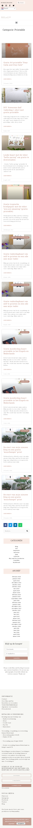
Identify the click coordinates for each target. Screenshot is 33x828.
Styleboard (16, 562)
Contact (4, 699)
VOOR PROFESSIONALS (9, 705)
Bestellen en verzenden (9, 703)
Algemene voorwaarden (9, 707)
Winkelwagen (6, 2)
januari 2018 (16, 604)
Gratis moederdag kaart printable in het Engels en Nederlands (16, 351)
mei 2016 (16, 632)
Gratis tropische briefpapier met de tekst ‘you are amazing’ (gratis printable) (16, 208)
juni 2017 (16, 612)
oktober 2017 (16, 610)
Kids (16, 554)
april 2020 (16, 590)
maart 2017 (16, 618)
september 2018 (16, 598)
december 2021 (16, 582)
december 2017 (16, 606)
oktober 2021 (16, 584)
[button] (16, 22)
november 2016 (16, 624)
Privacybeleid (6, 709)
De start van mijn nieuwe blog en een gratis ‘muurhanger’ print (16, 449)
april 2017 (16, 616)
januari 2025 (17, 578)
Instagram (5, 798)
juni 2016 (16, 630)
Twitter (4, 802)
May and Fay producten (16, 558)
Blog (16, 546)
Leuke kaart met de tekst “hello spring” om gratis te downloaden (16, 157)
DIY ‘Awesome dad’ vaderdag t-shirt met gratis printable (14, 110)
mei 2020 (16, 588)
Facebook (5, 800)
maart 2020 (16, 592)
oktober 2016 (16, 626)
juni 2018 (16, 600)
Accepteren (21, 823)
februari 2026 (16, 576)
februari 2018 (16, 602)
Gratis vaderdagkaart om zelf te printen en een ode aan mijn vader (16, 256)
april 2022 (16, 580)
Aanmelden (16, 658)
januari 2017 (16, 622)
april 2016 (16, 634)
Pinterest (5, 796)
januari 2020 (16, 596)
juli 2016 (16, 628)
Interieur (16, 552)
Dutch (6, 8)
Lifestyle (16, 556)
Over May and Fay (7, 701)
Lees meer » (8, 79)
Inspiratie (16, 550)
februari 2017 (16, 620)
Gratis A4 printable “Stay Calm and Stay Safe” (16, 63)
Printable (17, 560)
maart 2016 (16, 636)
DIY (16, 548)
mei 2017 (16, 614)
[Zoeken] (27, 531)
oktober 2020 (16, 586)
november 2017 (16, 608)
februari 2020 (16, 594)
